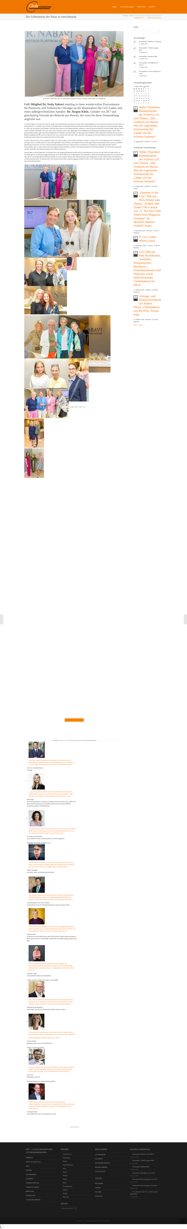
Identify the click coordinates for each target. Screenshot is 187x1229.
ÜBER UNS (141, 7)
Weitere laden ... (74, 720)
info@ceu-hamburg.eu (154, 18)
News (131, 16)
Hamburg (74, 671)
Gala (109, 595)
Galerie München (68, 1165)
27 (141, 101)
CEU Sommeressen (70, 671)
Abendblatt (77, 506)
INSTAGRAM (99, 1183)
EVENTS (152, 7)
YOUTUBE (98, 1192)
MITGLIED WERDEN (101, 1167)
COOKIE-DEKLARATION (33, 1200)
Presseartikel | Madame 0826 (107, 447)
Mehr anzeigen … (139, 325)
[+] (41, 437)
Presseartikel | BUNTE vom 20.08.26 (143, 1154)
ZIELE (27, 1166)
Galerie (76, 670)
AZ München (77, 592)
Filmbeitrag (72, 670)
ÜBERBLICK (29, 1158)
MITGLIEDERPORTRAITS (102, 1163)
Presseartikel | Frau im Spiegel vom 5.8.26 (105, 502)
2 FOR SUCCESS (100, 1171)
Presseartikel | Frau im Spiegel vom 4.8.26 (105, 547)
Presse (42, 454)
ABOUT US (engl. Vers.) (33, 1162)
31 (134, 103)
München (37, 622)
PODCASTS (98, 1196)
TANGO (77, 440)
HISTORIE (29, 1170)
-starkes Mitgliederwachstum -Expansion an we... (44, 1038)
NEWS (114, 7)
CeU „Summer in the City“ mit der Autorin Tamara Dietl (41, 618)
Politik (65, 1179)
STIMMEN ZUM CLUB (32, 1183)
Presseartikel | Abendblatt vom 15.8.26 (143, 1173)
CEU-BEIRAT (29, 1179)
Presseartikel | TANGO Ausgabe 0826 (72, 436)
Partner (65, 1172)
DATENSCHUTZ (30, 1195)
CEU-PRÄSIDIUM (31, 1174)
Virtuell (65, 1190)
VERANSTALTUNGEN (32, 1187)
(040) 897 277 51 (139, 18)
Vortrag (41, 621)
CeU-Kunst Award (127, 7)
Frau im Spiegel (111, 505)
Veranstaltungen (67, 1186)
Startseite (125, 16)
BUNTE (44, 454)
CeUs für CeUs (67, 1154)
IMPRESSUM (30, 1191)
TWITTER (98, 1188)
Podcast (65, 1175)
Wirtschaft (66, 1197)
